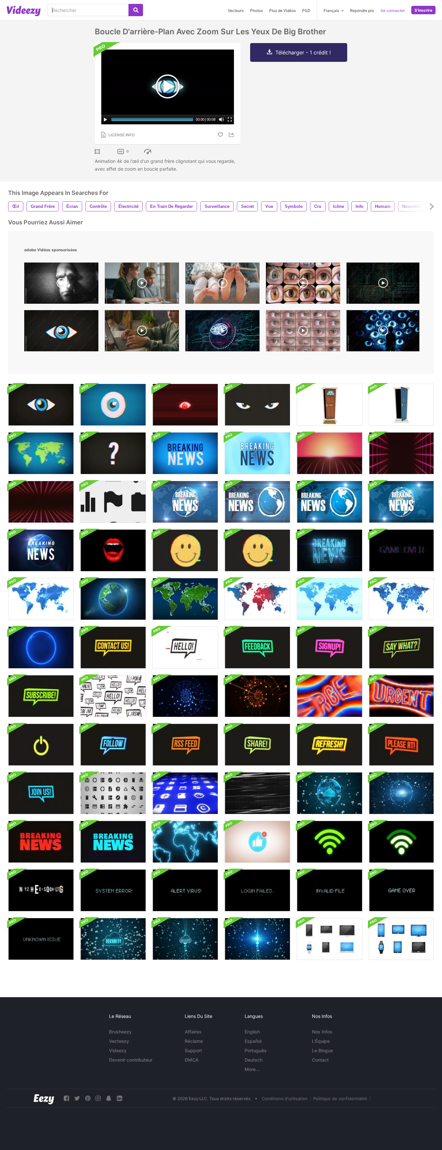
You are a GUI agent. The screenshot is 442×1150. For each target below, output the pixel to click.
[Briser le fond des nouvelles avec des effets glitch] (41, 842)
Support (193, 1050)
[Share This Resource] (232, 135)
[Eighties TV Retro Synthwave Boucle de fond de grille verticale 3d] (401, 453)
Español (253, 1041)
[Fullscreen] (229, 119)
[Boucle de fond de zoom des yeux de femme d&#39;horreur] (185, 405)
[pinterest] (87, 1098)
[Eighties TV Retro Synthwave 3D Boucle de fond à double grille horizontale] (41, 502)
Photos (256, 10)
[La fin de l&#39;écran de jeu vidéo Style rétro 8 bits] (401, 550)
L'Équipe (321, 1041)
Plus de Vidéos (282, 10)
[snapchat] (109, 1098)
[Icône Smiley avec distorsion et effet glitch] (185, 550)
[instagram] (98, 1098)
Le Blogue (322, 1050)
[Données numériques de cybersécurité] (113, 939)
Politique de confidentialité (340, 1098)
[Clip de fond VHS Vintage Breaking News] (185, 453)
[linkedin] (119, 1098)
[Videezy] (23, 11)
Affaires (193, 1031)
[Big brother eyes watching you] (303, 332)
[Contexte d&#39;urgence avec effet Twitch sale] (329, 696)
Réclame (194, 1041)
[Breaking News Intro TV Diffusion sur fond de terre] (185, 502)
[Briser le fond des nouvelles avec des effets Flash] (257, 453)
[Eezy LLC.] (44, 1098)
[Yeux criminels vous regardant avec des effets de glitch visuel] (257, 405)
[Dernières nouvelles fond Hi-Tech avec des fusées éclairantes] (329, 550)
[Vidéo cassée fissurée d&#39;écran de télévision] (257, 793)
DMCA (192, 1060)
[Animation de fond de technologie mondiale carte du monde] (41, 599)
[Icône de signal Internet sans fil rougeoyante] (329, 842)
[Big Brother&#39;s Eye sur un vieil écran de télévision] (41, 405)
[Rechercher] (135, 10)
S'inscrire (423, 10)
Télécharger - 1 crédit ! (303, 52)
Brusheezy (120, 1031)
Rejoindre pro (362, 10)
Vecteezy (119, 1041)
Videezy (118, 1050)
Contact (320, 1060)
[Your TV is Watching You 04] (61, 285)
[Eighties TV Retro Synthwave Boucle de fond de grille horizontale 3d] (329, 453)
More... (252, 1069)
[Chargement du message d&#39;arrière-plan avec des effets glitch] (41, 890)
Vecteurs (236, 10)
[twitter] (77, 1098)
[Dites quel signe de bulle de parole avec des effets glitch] (113, 745)
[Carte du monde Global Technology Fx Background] (329, 599)
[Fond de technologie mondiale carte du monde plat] (257, 599)
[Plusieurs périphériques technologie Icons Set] (329, 939)
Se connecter (393, 10)
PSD (306, 10)
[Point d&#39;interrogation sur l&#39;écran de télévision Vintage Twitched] (113, 453)
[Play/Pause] (105, 119)
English (252, 1031)
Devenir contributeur (130, 1060)
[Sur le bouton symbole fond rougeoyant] (41, 745)
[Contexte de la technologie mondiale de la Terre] (113, 599)
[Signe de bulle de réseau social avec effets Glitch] (113, 647)
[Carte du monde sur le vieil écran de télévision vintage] (41, 453)
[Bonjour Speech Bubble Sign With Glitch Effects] (113, 696)
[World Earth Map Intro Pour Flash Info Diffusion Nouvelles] (185, 842)
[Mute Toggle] (221, 119)
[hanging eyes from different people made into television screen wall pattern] (303, 285)
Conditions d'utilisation (285, 1098)
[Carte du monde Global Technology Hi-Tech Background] (185, 599)
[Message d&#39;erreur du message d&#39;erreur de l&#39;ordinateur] (113, 890)
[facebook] (66, 1098)
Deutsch (253, 1060)
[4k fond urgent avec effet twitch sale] (401, 696)
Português (256, 1050)
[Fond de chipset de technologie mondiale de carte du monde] (401, 599)
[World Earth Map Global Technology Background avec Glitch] (41, 647)
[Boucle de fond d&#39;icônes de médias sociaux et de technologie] (113, 502)
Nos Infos (322, 1031)
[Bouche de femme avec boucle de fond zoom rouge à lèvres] (113, 550)
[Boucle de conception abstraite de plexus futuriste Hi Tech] (185, 696)
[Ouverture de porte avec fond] (329, 405)
